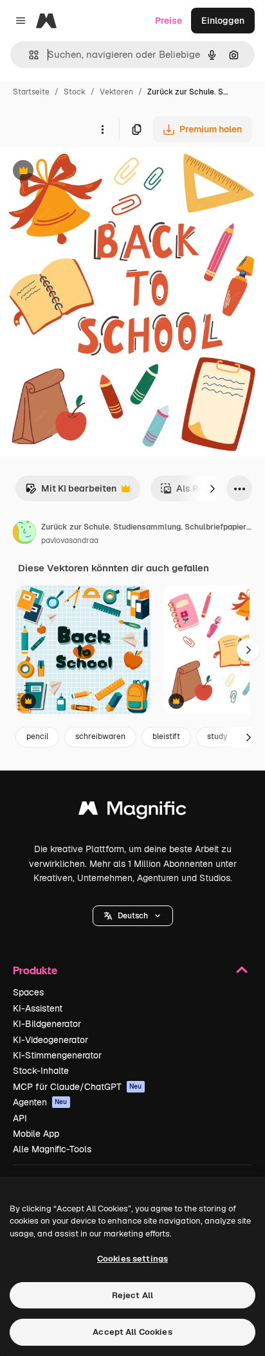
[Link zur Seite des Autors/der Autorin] (24, 534)
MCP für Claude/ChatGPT (77, 1087)
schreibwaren (100, 736)
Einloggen (222, 20)
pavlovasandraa (69, 540)
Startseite (31, 92)
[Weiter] (212, 488)
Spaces (28, 992)
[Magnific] (132, 811)
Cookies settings (132, 1258)
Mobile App (36, 1133)
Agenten (40, 1102)
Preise (168, 20)
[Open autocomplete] (28, 55)
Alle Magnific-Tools (52, 1149)
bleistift (166, 736)
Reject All (132, 1295)
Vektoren (116, 92)
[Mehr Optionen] (102, 129)
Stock (75, 92)
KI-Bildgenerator (47, 1024)
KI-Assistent (37, 1008)
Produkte (35, 970)
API (20, 1118)
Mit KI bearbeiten (70, 492)
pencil (37, 736)
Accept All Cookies (132, 1331)
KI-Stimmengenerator (57, 1055)
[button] (133, 915)
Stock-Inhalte (41, 1070)
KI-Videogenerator (50, 1040)
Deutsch (133, 916)
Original (82, 172)
